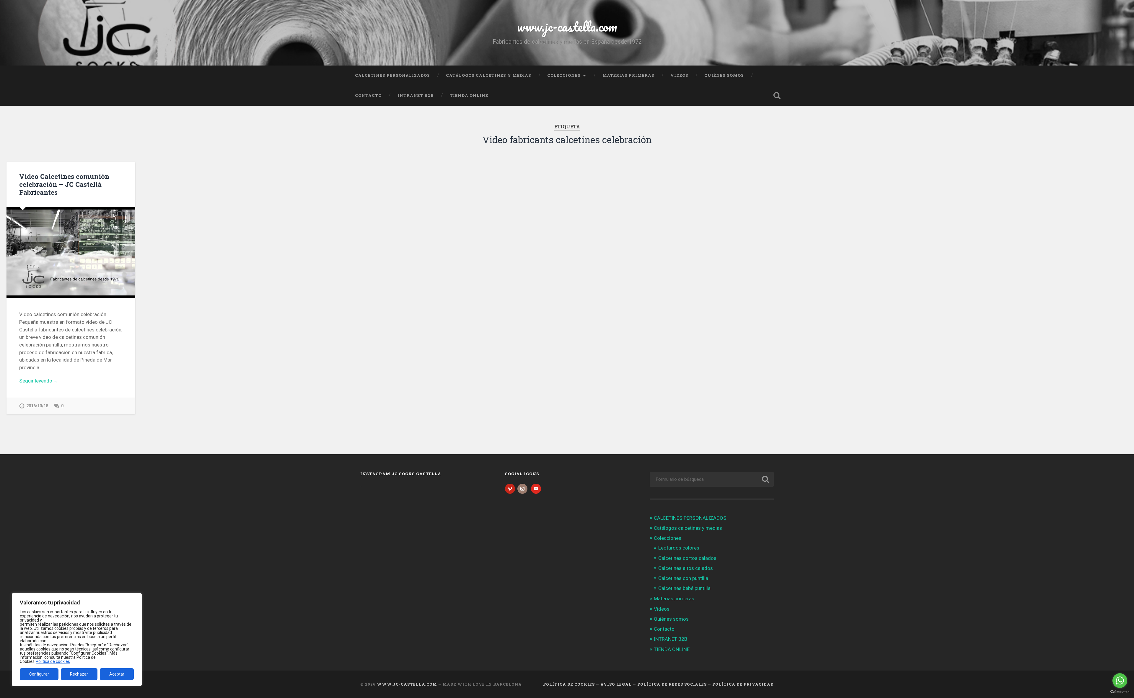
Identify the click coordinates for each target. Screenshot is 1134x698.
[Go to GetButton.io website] (1119, 692)
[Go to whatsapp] (1119, 680)
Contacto (368, 95)
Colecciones (564, 75)
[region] (77, 639)
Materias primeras (628, 75)
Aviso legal (616, 684)
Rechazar (79, 674)
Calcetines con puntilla (683, 578)
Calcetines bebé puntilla (684, 588)
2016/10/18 (37, 405)
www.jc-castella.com (567, 26)
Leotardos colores (678, 548)
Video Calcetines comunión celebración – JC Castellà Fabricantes (64, 184)
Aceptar (116, 674)
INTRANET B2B (415, 95)
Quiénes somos (724, 75)
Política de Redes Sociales (672, 684)
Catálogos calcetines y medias (488, 75)
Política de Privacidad (743, 684)
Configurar (39, 674)
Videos (679, 75)
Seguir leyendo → (38, 381)
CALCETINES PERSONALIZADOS (392, 75)
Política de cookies (53, 661)
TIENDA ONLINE (469, 95)
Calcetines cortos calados (687, 558)
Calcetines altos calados (685, 568)
